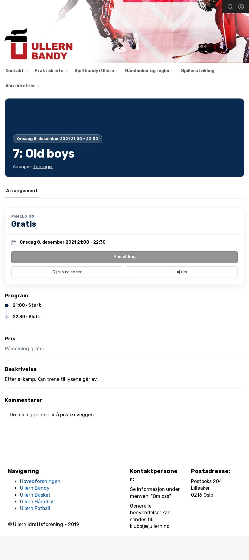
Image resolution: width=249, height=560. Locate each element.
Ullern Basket (35, 495)
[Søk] (230, 6)
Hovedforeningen (40, 481)
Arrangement (22, 190)
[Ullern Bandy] (124, 32)
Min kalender (69, 272)
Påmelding (125, 256)
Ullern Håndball (37, 502)
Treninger (43, 166)
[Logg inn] (241, 6)
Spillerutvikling (197, 70)
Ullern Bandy (34, 488)
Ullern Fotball (35, 508)
